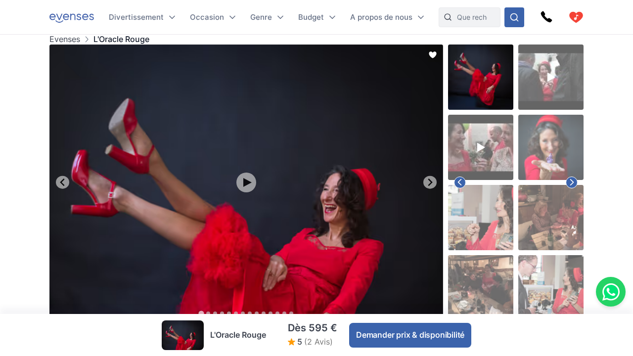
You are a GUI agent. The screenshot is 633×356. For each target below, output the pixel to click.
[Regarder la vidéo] (246, 182)
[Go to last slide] (62, 182)
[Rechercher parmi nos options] (514, 17)
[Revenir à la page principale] (71, 17)
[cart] (576, 17)
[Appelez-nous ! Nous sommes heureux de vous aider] (546, 17)
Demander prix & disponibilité (410, 335)
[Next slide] (430, 182)
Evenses (64, 39)
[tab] (201, 313)
